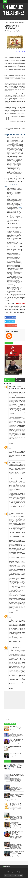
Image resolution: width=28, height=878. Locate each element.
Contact (14, 875)
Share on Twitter (11, 321)
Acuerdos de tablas (16, 30)
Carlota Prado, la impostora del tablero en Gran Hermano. (16, 740)
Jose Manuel (12, 386)
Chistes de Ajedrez (13, 726)
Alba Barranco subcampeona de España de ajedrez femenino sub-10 (17, 794)
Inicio (16, 719)
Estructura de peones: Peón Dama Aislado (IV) (16, 804)
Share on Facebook (12, 317)
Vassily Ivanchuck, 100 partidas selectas (15, 823)
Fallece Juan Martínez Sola (15, 753)
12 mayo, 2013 (19, 386)
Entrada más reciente (8, 719)
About (10, 875)
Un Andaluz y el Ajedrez (13, 10)
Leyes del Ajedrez (13, 31)
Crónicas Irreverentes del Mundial (16, 813)
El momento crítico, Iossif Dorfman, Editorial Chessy (17, 775)
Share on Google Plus (12, 325)
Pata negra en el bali (13, 733)
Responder (11, 443)
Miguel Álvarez (13, 446)
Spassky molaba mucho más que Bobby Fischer (17, 852)
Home (6, 875)
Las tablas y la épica (15, 785)
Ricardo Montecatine (14, 513)
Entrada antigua (22, 719)
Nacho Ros (12, 647)
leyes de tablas (7, 31)
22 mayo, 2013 (18, 647)
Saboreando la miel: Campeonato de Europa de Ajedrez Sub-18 (16, 765)
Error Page (20, 875)
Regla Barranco (20, 31)
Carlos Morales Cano (14, 615)
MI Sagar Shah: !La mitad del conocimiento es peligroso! (17, 832)
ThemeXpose (18, 872)
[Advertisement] (16, 715)
